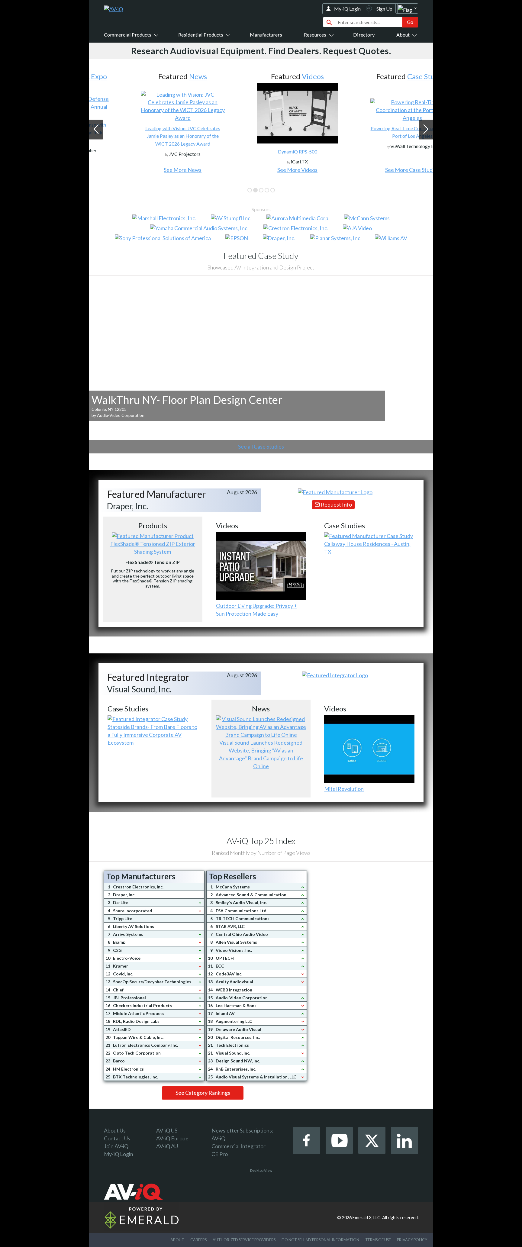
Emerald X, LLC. (367, 1217)
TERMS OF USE (378, 1239)
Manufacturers (266, 34)
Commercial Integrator (238, 1146)
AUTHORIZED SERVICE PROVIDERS (244, 1239)
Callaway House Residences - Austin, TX (367, 547)
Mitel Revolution (344, 788)
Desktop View (261, 1170)
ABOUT (177, 1239)
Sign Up (384, 8)
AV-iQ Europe (172, 1138)
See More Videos (261, 169)
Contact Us (117, 1138)
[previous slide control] (96, 130)
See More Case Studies (376, 169)
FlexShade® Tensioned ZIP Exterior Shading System (152, 547)
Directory (364, 34)
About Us (115, 1130)
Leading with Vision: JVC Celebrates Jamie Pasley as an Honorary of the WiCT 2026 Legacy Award (146, 136)
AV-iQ (218, 1138)
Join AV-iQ (116, 1146)
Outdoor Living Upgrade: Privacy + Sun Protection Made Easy (256, 609)
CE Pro (219, 1154)
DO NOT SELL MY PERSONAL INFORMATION (320, 1239)
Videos (276, 76)
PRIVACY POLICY (412, 1239)
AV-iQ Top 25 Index (261, 841)
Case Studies (391, 76)
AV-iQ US (166, 1130)
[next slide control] (426, 130)
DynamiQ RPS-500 (261, 151)
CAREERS (198, 1239)
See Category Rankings (203, 1092)
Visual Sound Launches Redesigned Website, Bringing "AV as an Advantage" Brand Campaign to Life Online (261, 754)
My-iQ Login (347, 8)
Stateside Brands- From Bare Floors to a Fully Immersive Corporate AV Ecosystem (152, 734)
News (161, 76)
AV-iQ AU (167, 1146)
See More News (146, 169)
